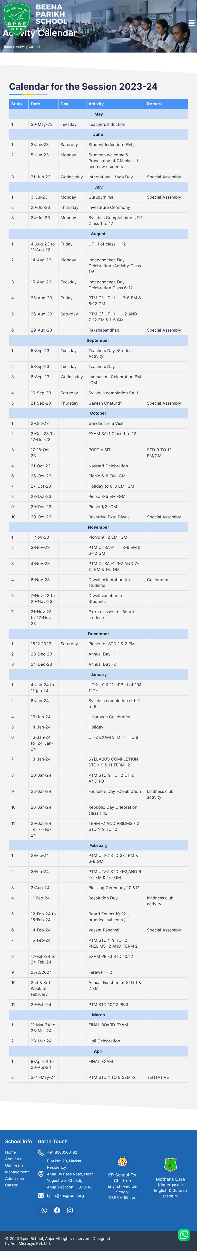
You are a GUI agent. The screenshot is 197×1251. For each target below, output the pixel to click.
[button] (192, 22)
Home (7, 47)
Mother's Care (170, 1179)
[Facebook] (57, 1210)
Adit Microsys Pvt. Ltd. (31, 1243)
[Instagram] (69, 1210)
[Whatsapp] (44, 1210)
